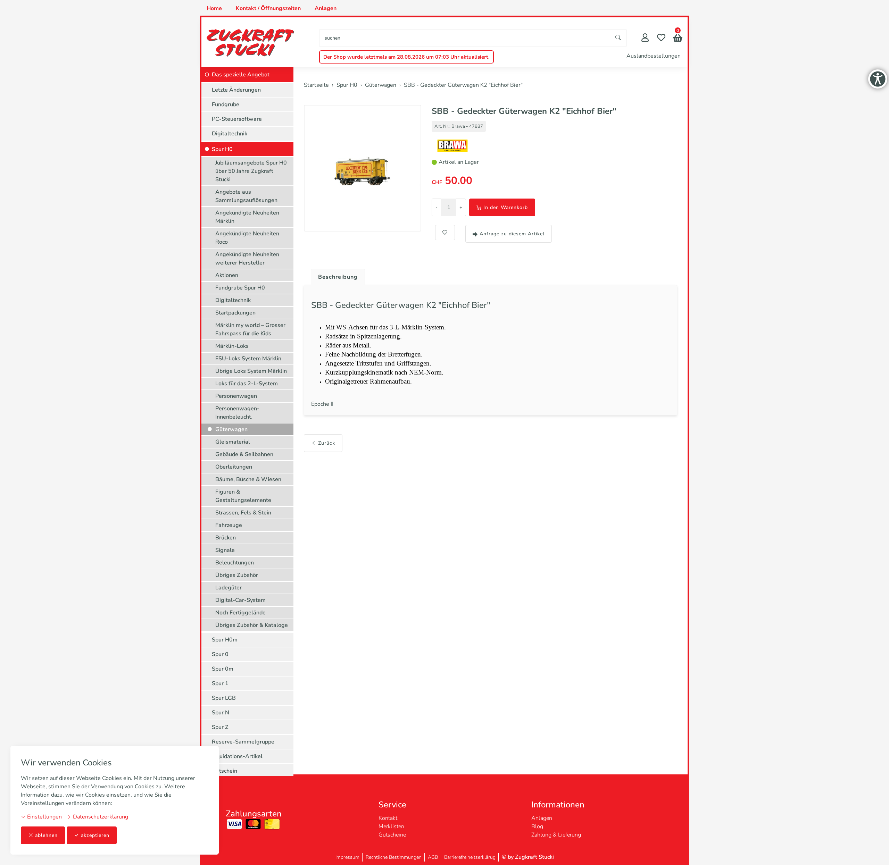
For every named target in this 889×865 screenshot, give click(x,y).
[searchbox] (464, 38)
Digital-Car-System (240, 600)
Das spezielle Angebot (240, 74)
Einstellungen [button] (44, 817)
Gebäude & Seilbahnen (244, 454)
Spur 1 (220, 683)
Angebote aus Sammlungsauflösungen (246, 196)
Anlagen (326, 8)
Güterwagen (231, 429)
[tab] (335, 275)
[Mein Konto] (645, 38)
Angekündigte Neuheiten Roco (247, 238)
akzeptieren (95, 835)
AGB (433, 857)
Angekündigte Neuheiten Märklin (247, 217)
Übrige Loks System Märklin (251, 371)
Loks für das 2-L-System (246, 383)
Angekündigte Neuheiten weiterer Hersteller (247, 259)
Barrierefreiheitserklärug (470, 857)
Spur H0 (222, 149)
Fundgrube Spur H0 (240, 288)
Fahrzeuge (228, 525)
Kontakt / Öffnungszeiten (268, 8)
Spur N (220, 712)
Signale (225, 550)
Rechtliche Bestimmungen (394, 857)
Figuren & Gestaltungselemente (243, 496)
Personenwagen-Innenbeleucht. (237, 413)
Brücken (225, 537)
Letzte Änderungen (236, 90)
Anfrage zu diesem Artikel (512, 233)
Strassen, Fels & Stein (243, 513)
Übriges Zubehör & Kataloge (251, 625)
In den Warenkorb (505, 207)
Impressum (347, 857)
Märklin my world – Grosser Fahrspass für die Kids (250, 329)
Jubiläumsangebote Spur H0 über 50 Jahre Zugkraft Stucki (251, 171)
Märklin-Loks (232, 346)
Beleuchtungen (234, 562)
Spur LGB (224, 698)
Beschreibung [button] (338, 277)
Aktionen (226, 275)
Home (214, 8)
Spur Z (220, 727)
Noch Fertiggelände (240, 612)
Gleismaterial (232, 442)
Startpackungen (235, 313)
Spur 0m (222, 669)
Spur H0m (225, 640)
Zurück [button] (326, 443)
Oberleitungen (233, 467)
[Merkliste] (661, 38)
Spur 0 (220, 654)
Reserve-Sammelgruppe (243, 742)
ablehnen (46, 835)
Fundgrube (225, 104)
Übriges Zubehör (236, 575)
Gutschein (224, 771)
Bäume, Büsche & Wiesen (248, 479)
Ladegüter (228, 587)
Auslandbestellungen (653, 56)
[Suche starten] (618, 38)
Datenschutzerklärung (100, 817)
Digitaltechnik (229, 133)
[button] (677, 39)
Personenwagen (236, 396)
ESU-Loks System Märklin (248, 358)
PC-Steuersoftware (237, 119)
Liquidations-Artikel (237, 756)
